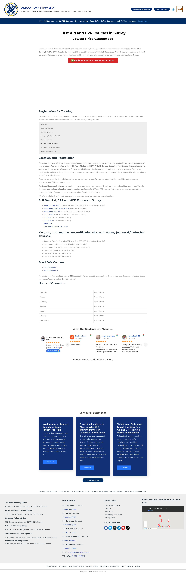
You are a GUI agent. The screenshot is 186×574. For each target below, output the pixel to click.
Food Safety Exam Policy (113, 514)
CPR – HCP (48, 214)
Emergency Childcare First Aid (56, 208)
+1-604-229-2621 (68, 533)
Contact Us (109, 511)
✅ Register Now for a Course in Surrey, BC (93, 60)
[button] (141, 9)
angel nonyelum (108, 336)
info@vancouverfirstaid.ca (78, 552)
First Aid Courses (51, 566)
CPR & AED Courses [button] (46, 128)
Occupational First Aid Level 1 (56, 227)
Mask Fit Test (114, 566)
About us (108, 508)
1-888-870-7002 (78, 556)
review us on (52, 351)
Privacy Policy (110, 517)
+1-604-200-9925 (69, 517)
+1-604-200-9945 (69, 540)
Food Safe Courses (92, 566)
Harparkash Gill (134, 336)
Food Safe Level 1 (51, 267)
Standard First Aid (51, 205)
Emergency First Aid (52, 211)
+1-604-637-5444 (69, 548)
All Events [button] (43, 124)
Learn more (50, 462)
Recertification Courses (76, 566)
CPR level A (48, 221)
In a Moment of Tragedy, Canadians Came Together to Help (56, 427)
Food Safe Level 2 (51, 270)
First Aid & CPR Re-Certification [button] (50, 147)
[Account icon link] (173, 9)
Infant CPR (48, 224)
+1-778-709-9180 (69, 525)
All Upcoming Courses (112, 505)
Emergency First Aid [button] (46, 132)
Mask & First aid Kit (127, 566)
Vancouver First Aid (38, 8)
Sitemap (137, 566)
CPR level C (48, 218)
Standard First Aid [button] (46, 140)
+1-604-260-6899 (69, 509)
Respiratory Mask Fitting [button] (48, 151)
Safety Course (104, 566)
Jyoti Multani (80, 336)
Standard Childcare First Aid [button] (49, 143)
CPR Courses (63, 566)
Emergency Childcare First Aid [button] (50, 136)
